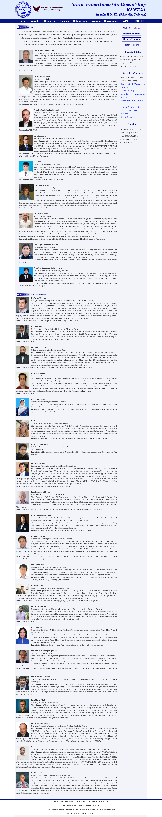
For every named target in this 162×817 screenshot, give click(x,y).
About (34, 21)
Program (96, 21)
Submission (80, 21)
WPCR (126, 21)
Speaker (64, 21)
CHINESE (140, 21)
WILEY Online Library (129, 110)
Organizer (49, 21)
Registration (111, 21)
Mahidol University (127, 91)
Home (22, 21)
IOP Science (125, 114)
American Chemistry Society (131, 107)
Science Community (128, 117)
